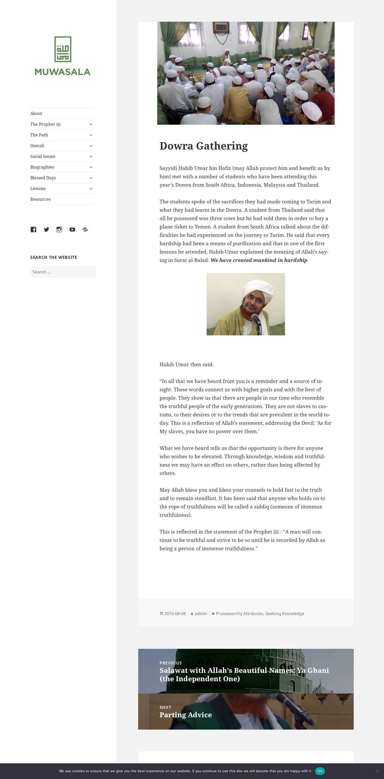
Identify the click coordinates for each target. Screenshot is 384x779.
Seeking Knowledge (284, 613)
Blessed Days (43, 178)
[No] (377, 771)
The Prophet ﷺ (45, 124)
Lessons (38, 188)
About (36, 113)
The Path (39, 135)
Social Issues (42, 156)
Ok (320, 771)
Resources (40, 199)
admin (201, 613)
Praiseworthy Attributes (239, 613)
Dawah (37, 145)
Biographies (42, 167)
